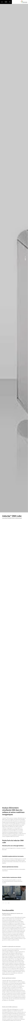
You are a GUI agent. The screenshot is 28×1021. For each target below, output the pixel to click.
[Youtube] (25, 259)
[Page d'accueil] (24, 2)
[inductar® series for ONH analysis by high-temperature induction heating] (14, 893)
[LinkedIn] (25, 258)
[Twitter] (25, 256)
